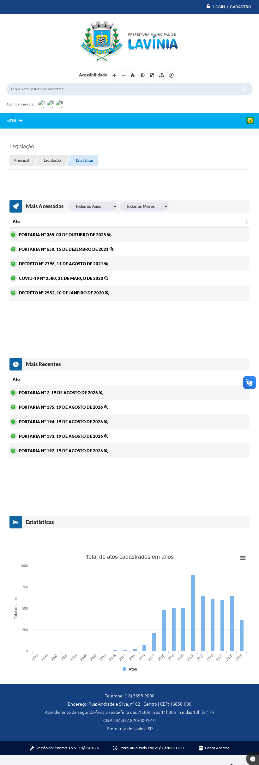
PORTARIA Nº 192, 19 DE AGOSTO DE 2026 (61, 450)
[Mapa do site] (162, 75)
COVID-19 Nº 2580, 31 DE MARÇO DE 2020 (61, 278)
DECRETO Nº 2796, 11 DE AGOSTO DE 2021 (61, 263)
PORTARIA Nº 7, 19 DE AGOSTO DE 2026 (59, 392)
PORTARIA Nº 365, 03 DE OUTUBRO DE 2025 (63, 234)
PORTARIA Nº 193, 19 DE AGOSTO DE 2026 (61, 436)
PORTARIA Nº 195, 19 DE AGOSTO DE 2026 (61, 407)
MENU (12, 120)
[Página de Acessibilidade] (171, 75)
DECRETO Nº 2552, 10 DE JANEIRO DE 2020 (62, 292)
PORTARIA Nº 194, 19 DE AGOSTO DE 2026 (61, 421)
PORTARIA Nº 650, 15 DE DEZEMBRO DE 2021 (64, 249)
